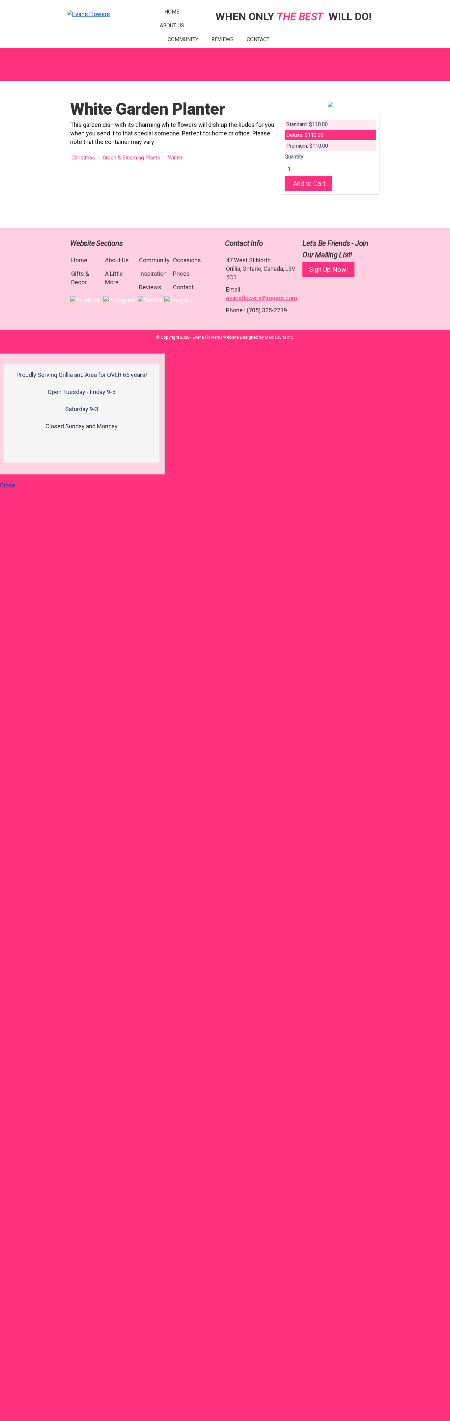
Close (7, 485)
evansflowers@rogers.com (261, 298)
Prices (181, 273)
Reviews (222, 39)
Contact (258, 39)
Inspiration (153, 273)
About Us (172, 25)
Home (171, 12)
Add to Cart (309, 183)
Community (183, 39)
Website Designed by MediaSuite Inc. (258, 337)
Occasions (187, 260)
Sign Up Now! (328, 269)
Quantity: (294, 157)
